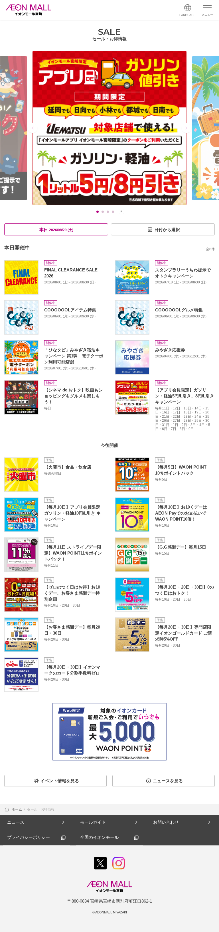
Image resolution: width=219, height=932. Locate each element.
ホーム (17, 809)
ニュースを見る (168, 780)
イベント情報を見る (59, 780)
